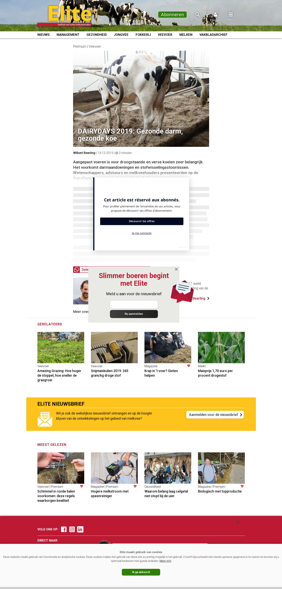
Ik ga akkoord (141, 572)
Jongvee (121, 35)
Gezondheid (97, 35)
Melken (185, 35)
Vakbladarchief (214, 35)
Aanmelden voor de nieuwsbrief (213, 415)
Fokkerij (143, 35)
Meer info (165, 560)
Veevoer (165, 35)
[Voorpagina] (69, 16)
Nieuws (43, 35)
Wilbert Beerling (84, 153)
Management (68, 35)
